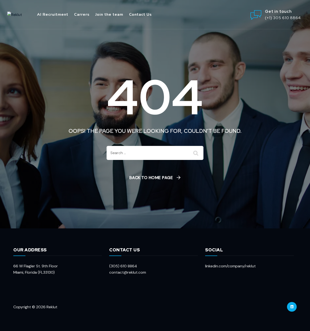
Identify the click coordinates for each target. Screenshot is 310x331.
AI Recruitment (52, 14)
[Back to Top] (299, 320)
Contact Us (140, 14)
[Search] (196, 153)
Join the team (109, 14)
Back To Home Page (151, 177)
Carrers (82, 14)
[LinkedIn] (292, 307)
